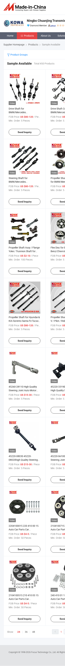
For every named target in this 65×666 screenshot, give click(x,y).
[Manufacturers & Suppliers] (25, 7)
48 (33, 631)
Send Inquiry (25, 132)
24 (18, 631)
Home (10, 35)
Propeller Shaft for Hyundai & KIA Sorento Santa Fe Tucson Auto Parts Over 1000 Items (24, 321)
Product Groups (19, 54)
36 (26, 631)
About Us (46, 35)
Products (29, 35)
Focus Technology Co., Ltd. (44, 652)
